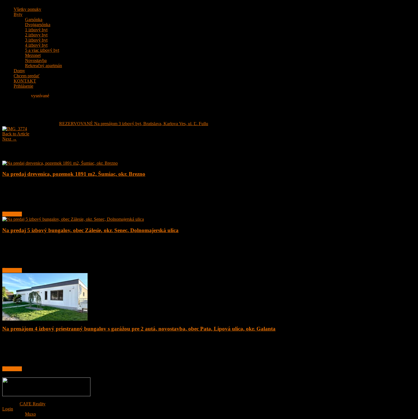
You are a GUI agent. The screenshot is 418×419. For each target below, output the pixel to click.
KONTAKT (25, 81)
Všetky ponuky (27, 9)
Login (7, 408)
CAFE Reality (32, 403)
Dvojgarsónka (37, 24)
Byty (18, 14)
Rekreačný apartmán (43, 65)
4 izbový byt (36, 45)
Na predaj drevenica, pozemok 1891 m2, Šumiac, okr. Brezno (73, 174)
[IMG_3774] (14, 128)
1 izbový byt (36, 29)
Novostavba (36, 60)
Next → (9, 139)
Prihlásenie (23, 86)
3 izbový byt (36, 40)
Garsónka (33, 19)
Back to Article (15, 133)
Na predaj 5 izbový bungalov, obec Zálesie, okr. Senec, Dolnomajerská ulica (90, 230)
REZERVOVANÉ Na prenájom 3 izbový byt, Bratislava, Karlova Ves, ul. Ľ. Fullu (133, 123)
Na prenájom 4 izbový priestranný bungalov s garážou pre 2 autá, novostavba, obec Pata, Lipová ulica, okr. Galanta (139, 329)
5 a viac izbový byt (42, 50)
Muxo (30, 414)
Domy (19, 70)
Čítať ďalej (12, 214)
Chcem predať (27, 75)
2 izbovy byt (36, 34)
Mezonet (33, 55)
